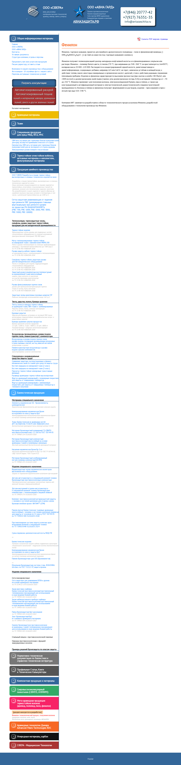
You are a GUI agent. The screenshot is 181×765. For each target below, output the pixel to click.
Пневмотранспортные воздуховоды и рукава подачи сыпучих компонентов (29, 349)
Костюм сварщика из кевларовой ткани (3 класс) (31, 368)
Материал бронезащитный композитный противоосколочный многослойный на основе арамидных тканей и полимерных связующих (29, 441)
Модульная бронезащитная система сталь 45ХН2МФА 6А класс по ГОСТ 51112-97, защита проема (33, 566)
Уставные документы (20, 55)
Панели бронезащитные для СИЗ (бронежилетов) (31, 559)
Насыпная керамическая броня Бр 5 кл (27, 449)
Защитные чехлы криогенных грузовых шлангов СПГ (32, 295)
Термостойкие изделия (21, 230)
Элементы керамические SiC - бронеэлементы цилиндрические (30, 404)
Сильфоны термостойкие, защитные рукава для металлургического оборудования (29, 261)
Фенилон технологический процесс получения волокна (33, 715)
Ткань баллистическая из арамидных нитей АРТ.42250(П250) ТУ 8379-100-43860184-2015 (30, 423)
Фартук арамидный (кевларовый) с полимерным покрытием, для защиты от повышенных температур (35, 379)
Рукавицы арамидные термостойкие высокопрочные (32, 376)
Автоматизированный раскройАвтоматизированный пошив (34, 96)
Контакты (15, 52)
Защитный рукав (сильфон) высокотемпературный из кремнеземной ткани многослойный (31, 273)
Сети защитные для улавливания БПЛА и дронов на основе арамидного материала (30, 581)
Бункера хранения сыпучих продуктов (27, 322)
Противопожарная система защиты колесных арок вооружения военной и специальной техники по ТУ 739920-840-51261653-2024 (32, 524)
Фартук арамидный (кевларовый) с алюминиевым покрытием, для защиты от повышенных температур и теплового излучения (33, 385)
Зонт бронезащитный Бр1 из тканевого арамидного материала (26, 618)
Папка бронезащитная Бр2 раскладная (27, 612)
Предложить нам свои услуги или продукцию (29, 62)
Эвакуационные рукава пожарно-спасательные (30, 150)
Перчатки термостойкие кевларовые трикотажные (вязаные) (32, 372)
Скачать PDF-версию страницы (154, 39)
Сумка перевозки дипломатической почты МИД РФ (32, 533)
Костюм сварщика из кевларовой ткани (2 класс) (31, 366)
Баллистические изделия (21, 542)
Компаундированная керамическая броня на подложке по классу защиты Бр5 (28, 412)
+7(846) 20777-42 (137, 12)
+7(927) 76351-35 (138, 17)
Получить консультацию (34, 82)
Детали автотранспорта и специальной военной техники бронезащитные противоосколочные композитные (34, 479)
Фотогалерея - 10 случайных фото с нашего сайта (31, 71)
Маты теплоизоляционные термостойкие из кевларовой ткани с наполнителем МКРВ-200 (30, 242)
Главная (15, 44)
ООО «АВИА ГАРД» (19, 49)
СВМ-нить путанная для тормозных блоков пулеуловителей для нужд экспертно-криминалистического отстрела (35, 141)
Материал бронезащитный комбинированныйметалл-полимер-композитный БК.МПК (29, 459)
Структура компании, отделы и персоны (27, 57)
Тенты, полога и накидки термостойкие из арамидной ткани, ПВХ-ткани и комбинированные (32, 306)
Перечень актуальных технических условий (29, 74)
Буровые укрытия (19, 313)
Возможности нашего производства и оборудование (32, 69)
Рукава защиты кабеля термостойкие (26, 251)
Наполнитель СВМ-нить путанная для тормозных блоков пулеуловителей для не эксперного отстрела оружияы (34, 146)
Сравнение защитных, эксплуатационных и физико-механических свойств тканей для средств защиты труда (35, 362)
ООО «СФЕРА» (17, 47)
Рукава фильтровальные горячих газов (27, 285)
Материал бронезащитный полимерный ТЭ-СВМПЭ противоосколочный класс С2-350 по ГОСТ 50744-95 (32, 431)
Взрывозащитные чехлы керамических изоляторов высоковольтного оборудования (32, 470)
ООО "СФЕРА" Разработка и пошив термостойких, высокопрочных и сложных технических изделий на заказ (34, 176)
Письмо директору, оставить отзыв (26, 64)
